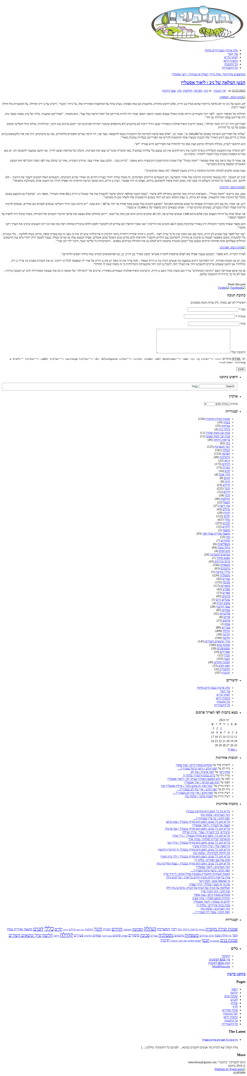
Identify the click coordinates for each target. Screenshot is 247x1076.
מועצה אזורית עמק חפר (216, 533)
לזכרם (226, 523)
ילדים (227, 516)
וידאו (227, 460)
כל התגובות (231, 64)
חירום (226, 491)
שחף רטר (224, 772)
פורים (226, 617)
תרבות (226, 672)
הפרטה (198, 90)
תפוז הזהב (224, 665)
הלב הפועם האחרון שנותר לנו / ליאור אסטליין (193, 778)
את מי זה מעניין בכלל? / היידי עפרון (209, 884)
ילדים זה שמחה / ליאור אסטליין (212, 901)
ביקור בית (224, 429)
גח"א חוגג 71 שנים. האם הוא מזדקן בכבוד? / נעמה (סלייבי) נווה (193, 863)
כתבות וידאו (230, 60)
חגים (227, 471)
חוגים (227, 478)
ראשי (234, 989)
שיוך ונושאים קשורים (217, 641)
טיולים (226, 509)
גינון (206, 90)
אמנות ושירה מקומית (218, 418)
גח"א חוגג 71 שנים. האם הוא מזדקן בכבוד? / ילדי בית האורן (195, 856)
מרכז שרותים (222, 561)
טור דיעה (224, 505)
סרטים (226, 596)
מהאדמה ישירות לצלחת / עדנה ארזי (209, 839)
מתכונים (225, 568)
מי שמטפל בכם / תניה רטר (214, 880)
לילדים (226, 526)
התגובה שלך (238, 352)
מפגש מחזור (223, 558)
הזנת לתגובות (219, 963)
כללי (227, 519)
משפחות (225, 564)
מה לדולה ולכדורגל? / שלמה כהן (211, 853)
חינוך (227, 488)
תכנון (227, 658)
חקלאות (187, 90)
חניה (227, 495)
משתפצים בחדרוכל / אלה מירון (227, 74)
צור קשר (233, 53)
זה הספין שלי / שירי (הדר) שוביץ (211, 846)
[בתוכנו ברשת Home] (197, 43)
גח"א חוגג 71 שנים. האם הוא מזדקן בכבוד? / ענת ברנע (198, 821)
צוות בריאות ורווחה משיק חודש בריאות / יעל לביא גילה (198, 877)
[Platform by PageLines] (230, 1069)
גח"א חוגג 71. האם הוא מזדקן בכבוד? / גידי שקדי (201, 835)
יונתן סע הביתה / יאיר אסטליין (202, 782)
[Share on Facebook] (237, 287)
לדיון (235, 1006)
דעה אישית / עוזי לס (202, 772)
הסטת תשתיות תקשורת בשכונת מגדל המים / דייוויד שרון (196, 874)
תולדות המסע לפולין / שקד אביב (211, 898)
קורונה (226, 634)
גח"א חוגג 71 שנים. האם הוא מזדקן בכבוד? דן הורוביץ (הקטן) (194, 849)
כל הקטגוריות (230, 67)
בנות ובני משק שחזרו (218, 432)
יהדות (226, 512)
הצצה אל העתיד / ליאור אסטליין (211, 825)
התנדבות (225, 457)
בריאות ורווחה (221, 439)
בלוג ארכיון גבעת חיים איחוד (221, 50)
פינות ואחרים (230, 1010)
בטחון (226, 422)
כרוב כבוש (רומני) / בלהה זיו (199, 775)
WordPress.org (221, 966)
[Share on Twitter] (224, 287)
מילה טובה (224, 547)
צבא (227, 624)
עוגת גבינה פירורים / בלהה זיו (213, 905)
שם (242, 309)
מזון (179, 90)
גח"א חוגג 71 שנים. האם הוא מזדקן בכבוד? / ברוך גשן (198, 842)
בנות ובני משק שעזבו (218, 436)
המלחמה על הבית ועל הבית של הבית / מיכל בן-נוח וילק (198, 887)
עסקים (226, 610)
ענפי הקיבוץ (169, 90)
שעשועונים (223, 648)
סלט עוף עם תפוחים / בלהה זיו (212, 860)
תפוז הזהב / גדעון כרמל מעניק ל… (197, 768)
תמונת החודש (222, 662)
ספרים (226, 592)
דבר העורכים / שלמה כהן (215, 814)
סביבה (226, 582)
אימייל (240, 316)
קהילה (226, 631)
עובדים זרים (223, 599)
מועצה (226, 530)
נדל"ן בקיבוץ (222, 571)
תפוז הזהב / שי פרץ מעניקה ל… (211, 818)
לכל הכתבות (230, 1013)
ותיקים (226, 464)
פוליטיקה (224, 613)
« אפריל (232, 749)
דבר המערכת (222, 446)
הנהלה (226, 450)
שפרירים (225, 651)
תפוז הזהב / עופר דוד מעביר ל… (211, 912)
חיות (227, 481)
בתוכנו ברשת (236, 974)
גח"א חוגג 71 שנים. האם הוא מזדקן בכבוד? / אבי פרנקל (197, 828)
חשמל (226, 502)
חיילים (226, 485)
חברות (226, 467)
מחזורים (225, 540)
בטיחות (225, 425)
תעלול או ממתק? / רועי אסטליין (190, 74)
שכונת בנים (223, 644)
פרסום (226, 620)
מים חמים (224, 551)
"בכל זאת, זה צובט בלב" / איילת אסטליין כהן (187, 785)
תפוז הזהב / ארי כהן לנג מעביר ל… (197, 789)
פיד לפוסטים (219, 959)
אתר (242, 323)
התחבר (226, 956)
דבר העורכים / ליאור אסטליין (213, 867)
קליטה (226, 637)
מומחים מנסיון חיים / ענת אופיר (194, 765)
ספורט (226, 589)
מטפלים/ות (223, 544)
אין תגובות (220, 90)
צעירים (226, 627)
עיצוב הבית (223, 603)
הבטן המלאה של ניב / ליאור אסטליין (213, 82)
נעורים (226, 578)
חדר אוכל (224, 474)
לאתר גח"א (231, 57)
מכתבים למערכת (220, 554)
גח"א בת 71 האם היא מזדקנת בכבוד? (208, 811)
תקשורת (225, 669)
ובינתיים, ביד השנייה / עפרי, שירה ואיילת (206, 832)
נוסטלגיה (225, 575)
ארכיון (234, 403)
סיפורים (225, 585)
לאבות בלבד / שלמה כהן (199, 796)
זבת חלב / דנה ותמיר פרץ (215, 891)
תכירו (226, 655)
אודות (234, 1003)
